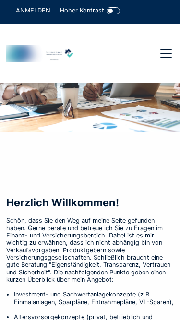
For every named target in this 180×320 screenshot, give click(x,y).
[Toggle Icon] (113, 10)
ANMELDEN (33, 10)
